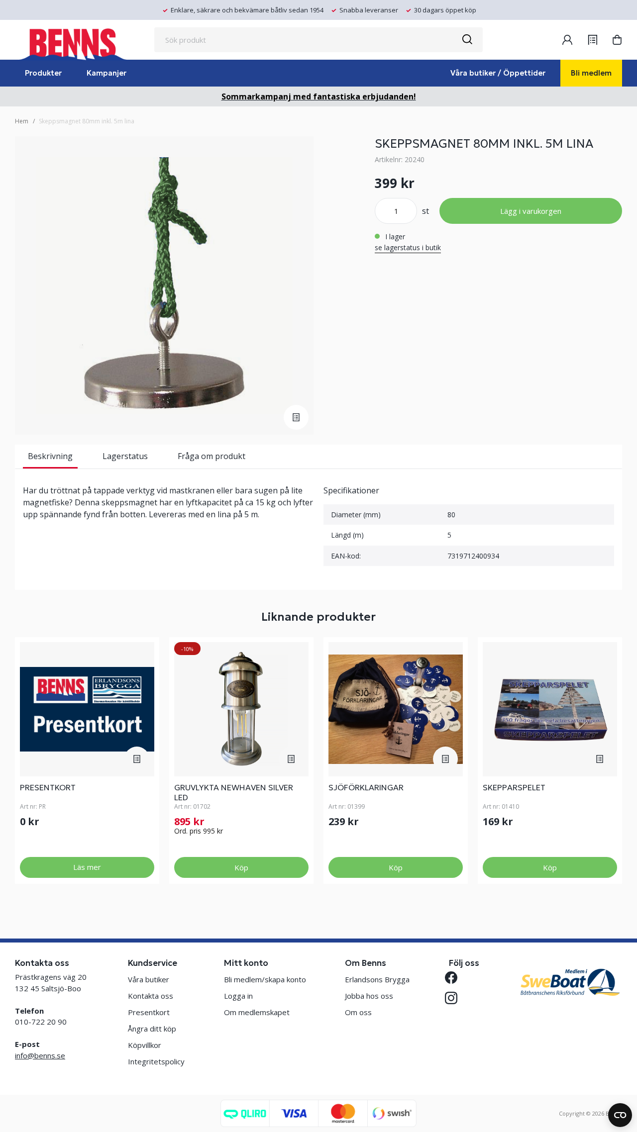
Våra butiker (148, 979)
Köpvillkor (144, 1045)
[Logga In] (567, 40)
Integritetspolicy (156, 1061)
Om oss (358, 1012)
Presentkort (48, 787)
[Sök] (467, 39)
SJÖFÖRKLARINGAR (366, 787)
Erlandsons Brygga (377, 979)
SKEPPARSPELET (514, 787)
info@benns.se (40, 1055)
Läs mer (87, 867)
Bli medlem (591, 73)
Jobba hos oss (369, 996)
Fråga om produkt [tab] (211, 456)
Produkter (43, 73)
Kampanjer (106, 73)
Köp (241, 867)
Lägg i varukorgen (530, 211)
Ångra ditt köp (152, 1029)
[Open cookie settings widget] (620, 1115)
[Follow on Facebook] (455, 977)
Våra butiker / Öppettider (497, 73)
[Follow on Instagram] (455, 998)
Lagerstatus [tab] (125, 456)
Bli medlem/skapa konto (265, 979)
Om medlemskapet (257, 1012)
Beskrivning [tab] (50, 456)
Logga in (238, 996)
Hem (21, 121)
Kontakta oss (150, 996)
